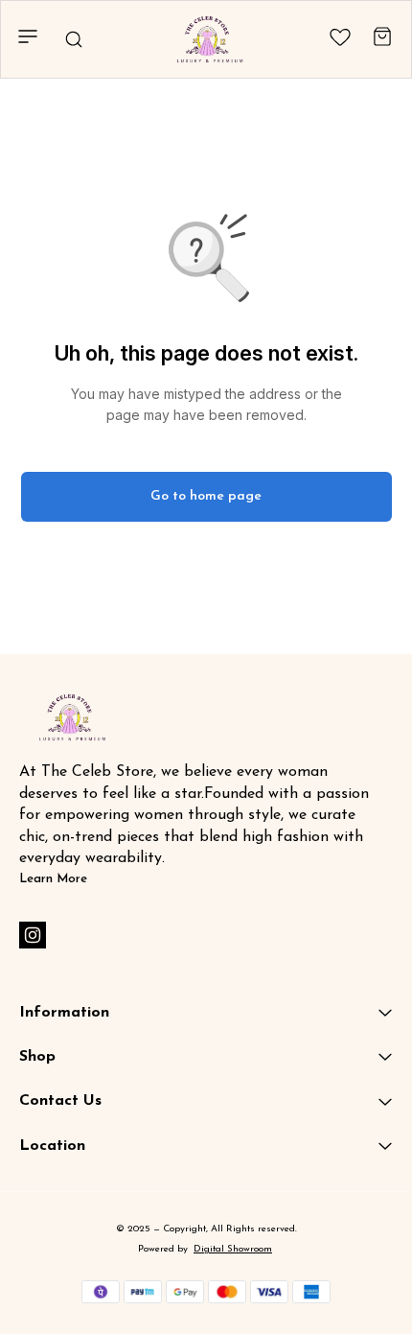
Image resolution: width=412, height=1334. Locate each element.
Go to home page (206, 496)
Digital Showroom (233, 1249)
